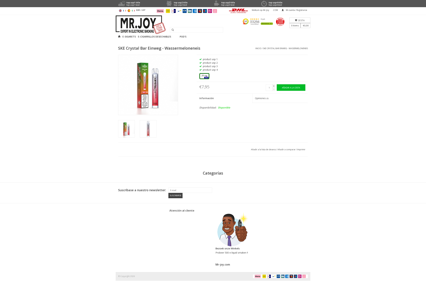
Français (124, 10)
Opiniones (261, 98)
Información (206, 98)
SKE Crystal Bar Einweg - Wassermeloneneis (285, 48)
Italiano (133, 10)
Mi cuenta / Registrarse (296, 10)
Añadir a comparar (287, 149)
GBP (143, 10)
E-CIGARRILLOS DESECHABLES (154, 36)
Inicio (258, 48)
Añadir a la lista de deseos (263, 149)
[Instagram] (305, 190)
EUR (138, 10)
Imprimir (301, 149)
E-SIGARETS (129, 36)
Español (129, 10)
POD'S (183, 36)
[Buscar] (171, 30)
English (120, 10)
